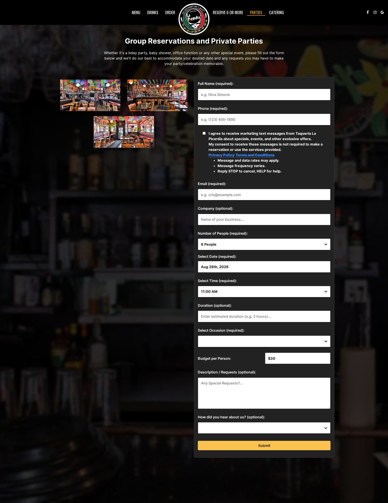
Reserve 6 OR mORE (228, 12)
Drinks (152, 12)
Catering (276, 12)
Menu (136, 12)
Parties (256, 12)
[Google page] (382, 12)
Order (170, 12)
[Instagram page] (375, 12)
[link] (194, 19)
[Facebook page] (367, 12)
